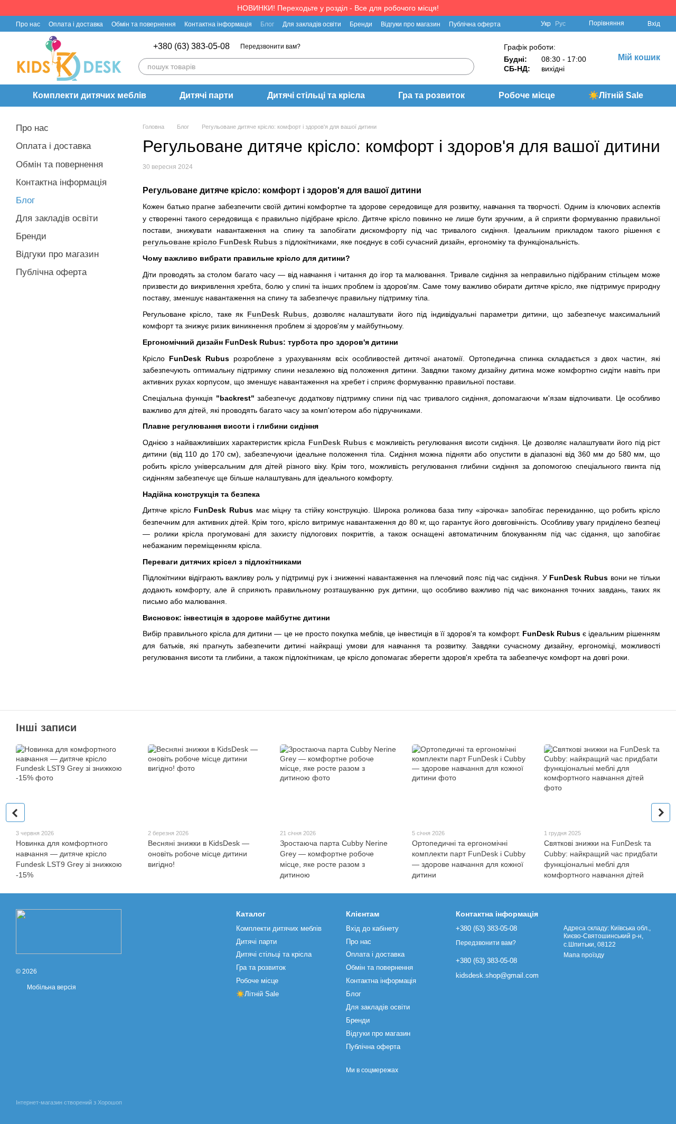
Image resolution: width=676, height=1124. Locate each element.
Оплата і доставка (76, 24)
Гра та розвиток (431, 95)
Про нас (28, 24)
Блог (267, 24)
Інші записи (46, 727)
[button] (667, 8)
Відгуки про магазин (410, 24)
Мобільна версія (50, 987)
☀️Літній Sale (615, 95)
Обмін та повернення (143, 24)
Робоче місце (527, 95)
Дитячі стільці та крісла (316, 95)
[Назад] (15, 812)
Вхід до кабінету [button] (372, 928)
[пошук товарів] (465, 66)
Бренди (361, 24)
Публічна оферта (475, 24)
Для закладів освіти (312, 24)
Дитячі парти (206, 95)
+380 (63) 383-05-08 (191, 46)
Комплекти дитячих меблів (89, 95)
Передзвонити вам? (270, 46)
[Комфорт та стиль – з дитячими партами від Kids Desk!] (68, 931)
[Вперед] (660, 812)
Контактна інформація (218, 24)
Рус (560, 24)
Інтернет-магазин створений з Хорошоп (69, 1102)
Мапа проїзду (584, 955)
